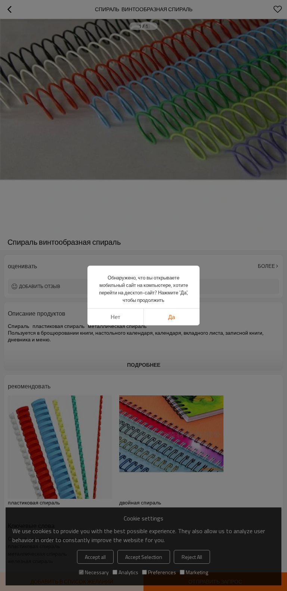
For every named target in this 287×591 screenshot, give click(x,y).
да (171, 317)
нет (115, 317)
